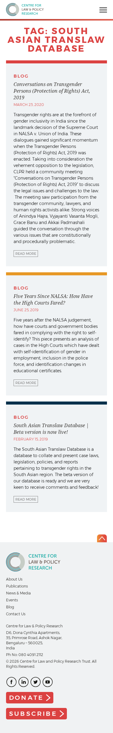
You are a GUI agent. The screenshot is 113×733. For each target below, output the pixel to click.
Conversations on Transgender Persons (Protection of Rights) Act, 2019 (52, 91)
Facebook (11, 682)
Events (12, 600)
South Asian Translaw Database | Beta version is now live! (51, 428)
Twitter (35, 682)
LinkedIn (23, 682)
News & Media (18, 593)
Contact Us (15, 614)
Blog (10, 607)
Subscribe (33, 713)
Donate (26, 697)
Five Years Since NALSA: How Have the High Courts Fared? (53, 299)
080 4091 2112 (30, 654)
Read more (25, 253)
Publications (17, 586)
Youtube (47, 682)
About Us (14, 579)
